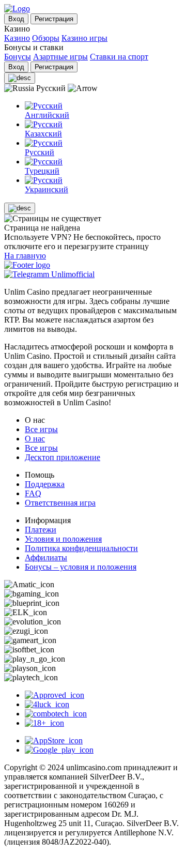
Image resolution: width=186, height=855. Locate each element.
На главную (25, 255)
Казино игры (84, 38)
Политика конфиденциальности (81, 548)
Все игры (41, 429)
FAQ (33, 493)
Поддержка (45, 484)
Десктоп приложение (62, 457)
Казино (17, 38)
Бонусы (17, 56)
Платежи (40, 529)
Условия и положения (63, 539)
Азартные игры (60, 56)
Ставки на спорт (119, 56)
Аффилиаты (46, 557)
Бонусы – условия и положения (80, 566)
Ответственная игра (60, 502)
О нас (35, 438)
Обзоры (45, 38)
